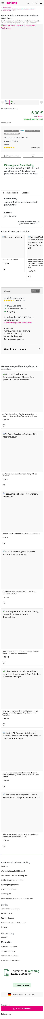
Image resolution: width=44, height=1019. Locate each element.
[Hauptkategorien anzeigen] (2, 2)
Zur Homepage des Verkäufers (18, 322)
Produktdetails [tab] (10, 192)
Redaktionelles (7, 913)
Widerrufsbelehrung (13, 333)
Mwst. (40, 117)
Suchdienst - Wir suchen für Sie (13, 922)
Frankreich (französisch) (10, 960)
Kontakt (4, 937)
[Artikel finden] (28, 3)
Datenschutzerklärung (20, 330)
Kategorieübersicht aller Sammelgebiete (17, 898)
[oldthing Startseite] (11, 2)
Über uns (4, 866)
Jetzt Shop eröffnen (8, 889)
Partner (4, 927)
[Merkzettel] (37, 3)
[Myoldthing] (32, 3)
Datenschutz (6, 1014)
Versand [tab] (25, 192)
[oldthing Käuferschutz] (22, 972)
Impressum (9, 328)
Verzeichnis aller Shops (10, 909)
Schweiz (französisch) (9, 956)
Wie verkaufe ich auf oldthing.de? (14, 875)
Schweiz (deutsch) (8, 951)
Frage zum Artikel (13, 156)
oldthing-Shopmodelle (10, 885)
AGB (6, 330)
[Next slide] (41, 102)
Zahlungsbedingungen (14, 339)
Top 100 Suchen (7, 918)
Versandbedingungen (13, 336)
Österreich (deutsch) (9, 947)
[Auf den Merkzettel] (33, 156)
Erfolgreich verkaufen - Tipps (12, 880)
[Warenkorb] (41, 3)
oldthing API (6, 894)
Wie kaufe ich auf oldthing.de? (13, 871)
